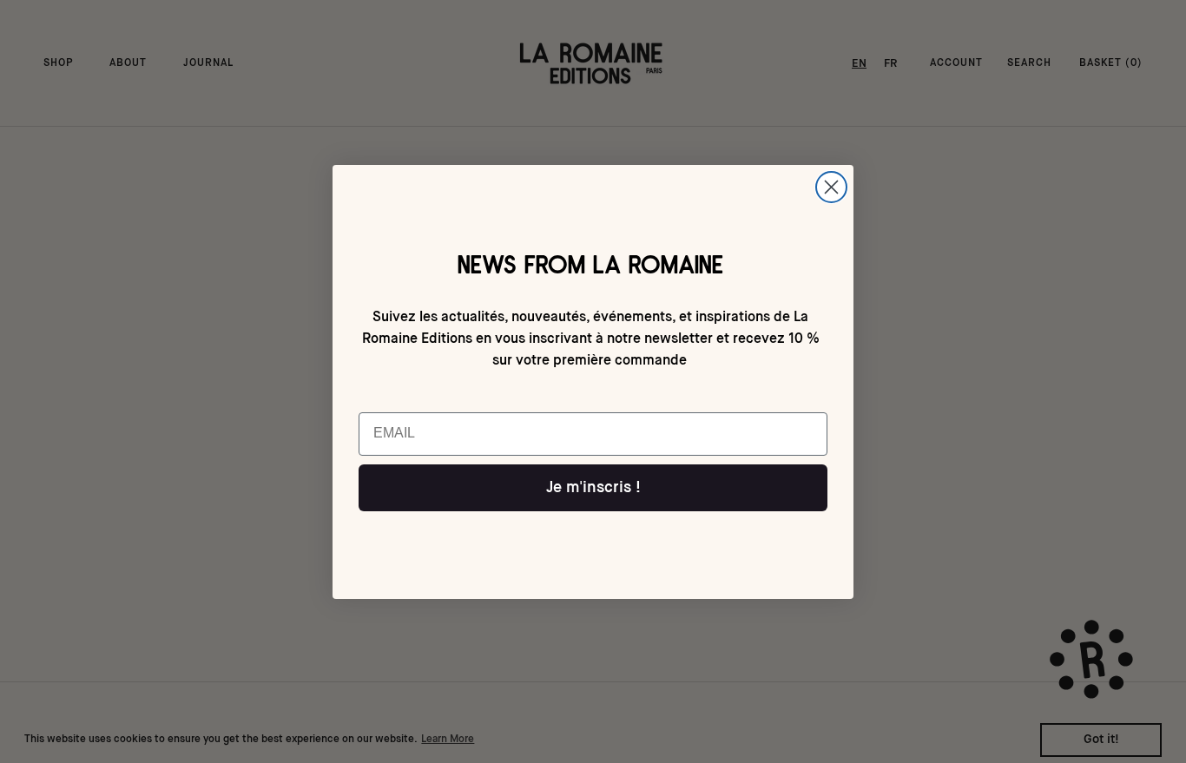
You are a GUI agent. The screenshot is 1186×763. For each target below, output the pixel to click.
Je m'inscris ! (593, 488)
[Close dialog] (831, 187)
